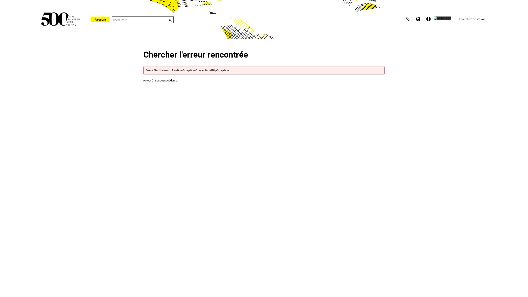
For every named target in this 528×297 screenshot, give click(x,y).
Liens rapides (428, 19)
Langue (418, 19)
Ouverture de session (472, 19)
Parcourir (100, 19)
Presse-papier (408, 19)
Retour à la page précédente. (160, 80)
